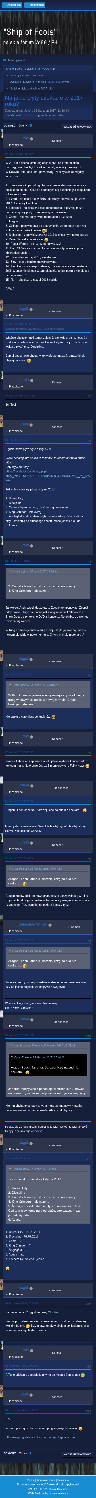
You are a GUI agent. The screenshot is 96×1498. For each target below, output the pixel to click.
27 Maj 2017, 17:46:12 (17, 1158)
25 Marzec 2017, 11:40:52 (19, 858)
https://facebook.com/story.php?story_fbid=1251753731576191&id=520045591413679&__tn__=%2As (48, 476)
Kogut (23, 308)
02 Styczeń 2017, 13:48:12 (19, 324)
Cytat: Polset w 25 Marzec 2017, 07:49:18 (37, 868)
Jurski (24, 138)
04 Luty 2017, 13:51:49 (17, 674)
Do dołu (9, 125)
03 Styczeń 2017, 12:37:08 (19, 395)
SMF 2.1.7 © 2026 (38, 1489)
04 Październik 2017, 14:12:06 (21, 1365)
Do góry (10, 1453)
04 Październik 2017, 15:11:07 (21, 1410)
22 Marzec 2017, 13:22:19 (19, 752)
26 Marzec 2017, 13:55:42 (19, 1035)
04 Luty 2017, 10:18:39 (17, 561)
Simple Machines (58, 1489)
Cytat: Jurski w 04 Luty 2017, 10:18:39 (35, 685)
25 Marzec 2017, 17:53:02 (19, 940)
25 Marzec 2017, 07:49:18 (19, 801)
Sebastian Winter (33, 924)
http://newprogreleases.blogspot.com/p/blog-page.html (40, 1437)
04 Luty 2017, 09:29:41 (17, 440)
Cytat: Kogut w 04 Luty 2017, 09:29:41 (35, 571)
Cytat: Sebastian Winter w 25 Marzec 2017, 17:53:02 (43, 1045)
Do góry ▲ (63, 1480)
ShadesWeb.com (58, 1493)
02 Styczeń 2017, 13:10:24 (19, 154)
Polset (24, 785)
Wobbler (53, 1312)
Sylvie (65, 81)
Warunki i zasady (46, 1480)
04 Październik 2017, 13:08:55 (21, 1303)
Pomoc (31, 1480)
